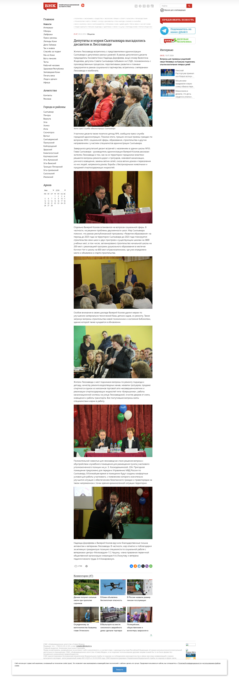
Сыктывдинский (50, 139)
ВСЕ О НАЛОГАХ (80, 24)
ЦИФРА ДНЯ (124, 24)
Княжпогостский (50, 153)
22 (55, 203)
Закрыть (119, 669)
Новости (47, 24)
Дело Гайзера (49, 44)
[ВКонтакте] (131, 566)
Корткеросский (50, 156)
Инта (45, 128)
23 (58, 203)
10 (62, 199)
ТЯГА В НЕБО (134, 24)
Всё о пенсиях (49, 58)
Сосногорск (48, 132)
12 (45, 201)
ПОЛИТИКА (79, 18)
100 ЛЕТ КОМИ (145, 24)
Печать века (49, 75)
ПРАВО (116, 18)
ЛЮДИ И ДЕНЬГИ (81, 27)
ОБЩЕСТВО (99, 18)
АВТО (88, 21)
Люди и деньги (50, 79)
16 (58, 201)
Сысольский (48, 173)
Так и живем (49, 48)
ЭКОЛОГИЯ (108, 18)
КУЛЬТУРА (130, 18)
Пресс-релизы (50, 37)
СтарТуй (121, 27)
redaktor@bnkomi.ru (84, 646)
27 (48, 206)
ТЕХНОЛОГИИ (80, 21)
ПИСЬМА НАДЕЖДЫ (95, 27)
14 (52, 201)
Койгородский (50, 146)
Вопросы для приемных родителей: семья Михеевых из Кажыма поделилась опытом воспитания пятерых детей (177, 62)
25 (64, 203)
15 (55, 201)
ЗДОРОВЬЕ (107, 27)
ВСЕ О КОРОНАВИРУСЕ (96, 24)
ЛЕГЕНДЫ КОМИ (131, 27)
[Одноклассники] (135, 566)
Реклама (47, 98)
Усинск (46, 125)
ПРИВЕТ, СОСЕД (97, 21)
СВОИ (115, 27)
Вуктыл (46, 135)
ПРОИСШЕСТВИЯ (141, 18)
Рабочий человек (51, 65)
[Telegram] (139, 566)
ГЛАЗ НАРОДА (120, 21)
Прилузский (48, 142)
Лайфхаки (48, 34)
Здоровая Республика (53, 68)
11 (64, 199)
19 (45, 203)
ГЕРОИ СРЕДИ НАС (145, 27)
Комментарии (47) (83, 575)
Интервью (48, 27)
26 (45, 206)
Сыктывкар (48, 111)
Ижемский (48, 176)
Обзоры (47, 31)
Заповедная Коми (51, 72)
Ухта (45, 122)
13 (48, 201)
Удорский (47, 149)
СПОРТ (122, 18)
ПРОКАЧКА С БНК (112, 24)
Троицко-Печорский (53, 166)
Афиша (46, 82)
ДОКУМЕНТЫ (109, 21)
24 (62, 203)
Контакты (47, 95)
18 (64, 201)
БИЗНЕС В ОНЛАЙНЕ (133, 21)
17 (62, 201)
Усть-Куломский (50, 159)
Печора (47, 115)
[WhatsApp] (150, 566)
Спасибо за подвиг (52, 51)
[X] (143, 566)
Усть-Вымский (49, 163)
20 (48, 203)
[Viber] (147, 566)
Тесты (46, 61)
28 (52, 206)
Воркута (47, 118)
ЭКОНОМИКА (88, 18)
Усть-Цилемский (50, 170)
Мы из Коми (49, 55)
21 (52, 203)
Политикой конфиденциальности (189, 663)
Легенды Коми (50, 41)
